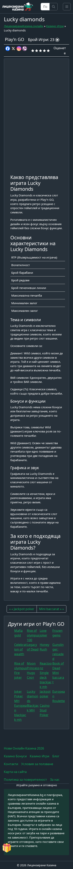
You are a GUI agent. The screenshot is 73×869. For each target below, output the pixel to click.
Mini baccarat (58, 677)
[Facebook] (7, 48)
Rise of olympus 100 (33, 635)
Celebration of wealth (20, 649)
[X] (13, 48)
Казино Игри (55, 26)
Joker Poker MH (18, 696)
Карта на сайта (15, 772)
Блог (55, 756)
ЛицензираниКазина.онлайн (23, 26)
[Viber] (24, 48)
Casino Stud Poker (45, 710)
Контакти (11, 764)
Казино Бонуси (15, 756)
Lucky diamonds (32, 696)
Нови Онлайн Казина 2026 (24, 748)
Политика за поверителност (25, 779)
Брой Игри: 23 (41, 39)
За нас (55, 779)
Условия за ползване (37, 764)
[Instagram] (19, 48)
